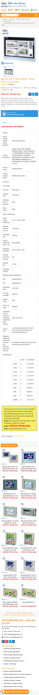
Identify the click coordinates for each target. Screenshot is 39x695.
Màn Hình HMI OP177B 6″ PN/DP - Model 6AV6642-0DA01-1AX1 (10, 577)
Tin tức (26, 615)
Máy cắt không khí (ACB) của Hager (13, 686)
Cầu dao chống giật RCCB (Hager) (12, 671)
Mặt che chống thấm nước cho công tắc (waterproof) (17, 674)
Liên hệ (32, 615)
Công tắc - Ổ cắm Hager (10, 664)
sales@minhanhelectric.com (15, 634)
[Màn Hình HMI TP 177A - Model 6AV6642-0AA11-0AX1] (10, 510)
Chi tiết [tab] (4, 122)
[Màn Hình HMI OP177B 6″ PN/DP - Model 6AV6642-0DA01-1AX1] (10, 565)
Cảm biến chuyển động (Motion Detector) (14, 677)
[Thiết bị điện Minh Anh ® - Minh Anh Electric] (14, 4)
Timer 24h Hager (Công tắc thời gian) (13, 655)
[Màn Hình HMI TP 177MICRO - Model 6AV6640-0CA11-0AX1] (28, 483)
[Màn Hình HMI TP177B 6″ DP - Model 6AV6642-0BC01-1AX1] (10, 456)
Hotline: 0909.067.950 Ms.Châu (16, 692)
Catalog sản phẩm (16, 615)
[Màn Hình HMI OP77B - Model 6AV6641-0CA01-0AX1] (10, 538)
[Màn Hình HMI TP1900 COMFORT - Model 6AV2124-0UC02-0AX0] (19, 46)
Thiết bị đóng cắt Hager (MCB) (12, 652)
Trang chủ (11, 613)
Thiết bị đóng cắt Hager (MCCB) (12, 648)
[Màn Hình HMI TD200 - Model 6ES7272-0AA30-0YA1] (28, 510)
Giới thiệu (18, 613)
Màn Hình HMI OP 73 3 (29, 602)
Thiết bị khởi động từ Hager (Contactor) (14, 661)
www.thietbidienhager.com (16, 637)
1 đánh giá (10, 84)
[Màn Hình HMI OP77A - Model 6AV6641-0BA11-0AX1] (28, 538)
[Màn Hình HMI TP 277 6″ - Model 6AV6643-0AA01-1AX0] (10, 483)
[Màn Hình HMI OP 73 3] (28, 592)
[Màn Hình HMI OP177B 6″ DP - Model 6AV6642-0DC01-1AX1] (28, 565)
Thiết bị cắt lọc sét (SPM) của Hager (13, 683)
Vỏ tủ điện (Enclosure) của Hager (12, 680)
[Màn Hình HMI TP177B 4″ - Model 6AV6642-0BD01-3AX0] (28, 456)
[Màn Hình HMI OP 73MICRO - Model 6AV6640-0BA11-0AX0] (10, 592)
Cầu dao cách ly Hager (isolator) (12, 658)
